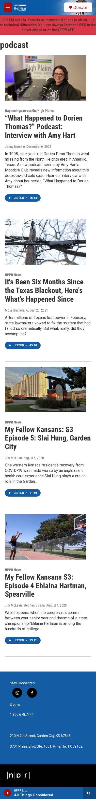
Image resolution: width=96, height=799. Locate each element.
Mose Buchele (14, 310)
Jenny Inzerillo (15, 146)
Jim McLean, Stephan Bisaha (25, 605)
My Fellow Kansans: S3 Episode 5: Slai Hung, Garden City (48, 438)
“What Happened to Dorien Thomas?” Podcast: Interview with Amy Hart (44, 127)
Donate (80, 7)
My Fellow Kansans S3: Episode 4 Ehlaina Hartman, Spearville (45, 586)
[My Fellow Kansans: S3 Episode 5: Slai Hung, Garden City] (45, 389)
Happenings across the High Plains (29, 111)
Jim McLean (13, 458)
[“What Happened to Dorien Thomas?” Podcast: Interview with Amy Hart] (45, 78)
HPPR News (13, 275)
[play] (7, 792)
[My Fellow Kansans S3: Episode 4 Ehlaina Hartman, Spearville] (45, 537)
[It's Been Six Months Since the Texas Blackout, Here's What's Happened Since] (45, 242)
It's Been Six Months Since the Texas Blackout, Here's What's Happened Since (44, 290)
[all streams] (89, 793)
